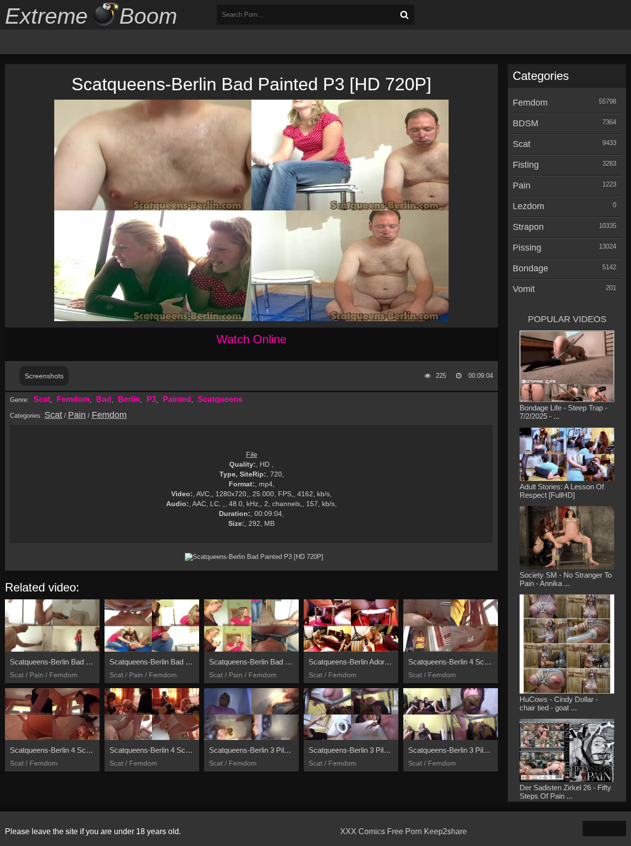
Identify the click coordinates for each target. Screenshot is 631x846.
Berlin (129, 399)
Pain (77, 415)
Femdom (73, 399)
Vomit (524, 289)
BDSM (525, 123)
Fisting (526, 165)
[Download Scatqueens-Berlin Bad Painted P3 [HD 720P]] (254, 557)
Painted (177, 399)
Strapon (528, 227)
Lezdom (528, 206)
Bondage (530, 268)
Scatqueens (220, 399)
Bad (103, 399)
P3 (151, 399)
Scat (42, 399)
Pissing (527, 248)
